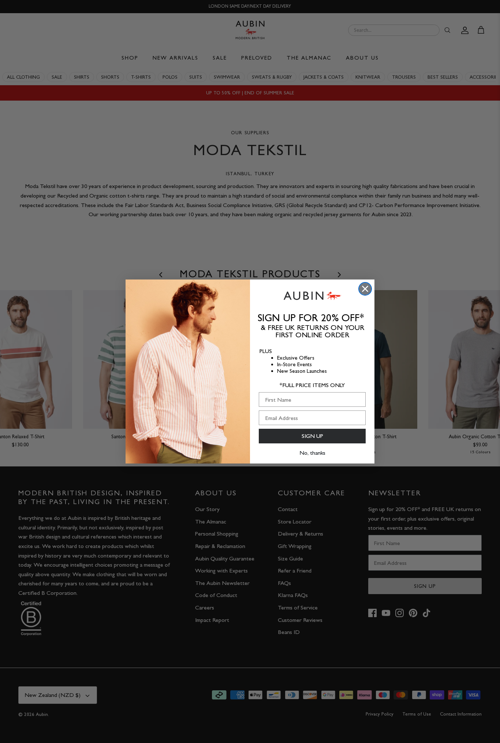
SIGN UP (312, 435)
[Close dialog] (365, 288)
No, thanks (312, 452)
